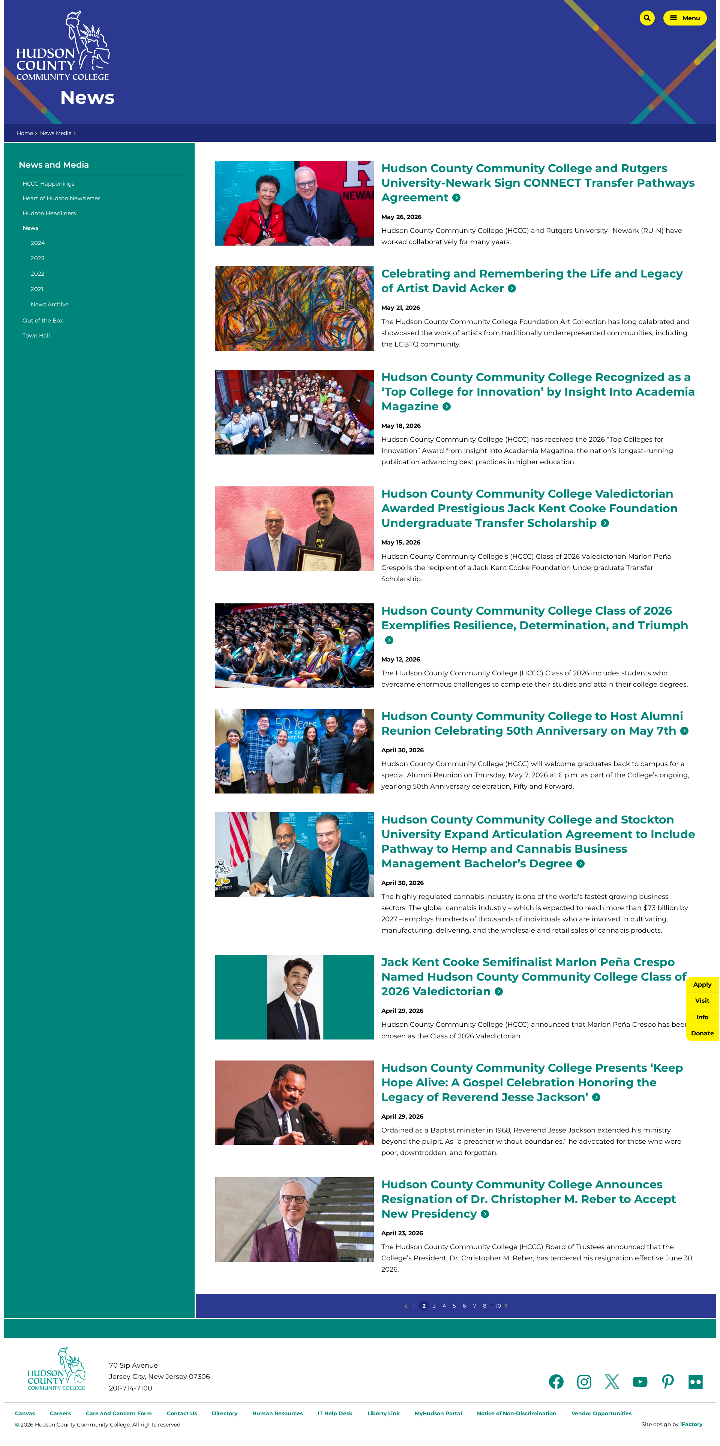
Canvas (25, 1413)
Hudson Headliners (49, 213)
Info (702, 1017)
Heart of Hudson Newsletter (61, 198)
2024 (38, 242)
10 (498, 1305)
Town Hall (36, 335)
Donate (702, 1033)
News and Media (54, 165)
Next (506, 1306)
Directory (224, 1413)
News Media (56, 133)
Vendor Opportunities (602, 1413)
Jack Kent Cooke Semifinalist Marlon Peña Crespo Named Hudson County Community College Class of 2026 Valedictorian (534, 976)
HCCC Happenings (48, 183)
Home (25, 133)
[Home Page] (63, 45)
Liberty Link (384, 1413)
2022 (38, 273)
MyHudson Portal (438, 1413)
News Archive (50, 304)
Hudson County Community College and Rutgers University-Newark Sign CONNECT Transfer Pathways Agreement (538, 182)
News (30, 227)
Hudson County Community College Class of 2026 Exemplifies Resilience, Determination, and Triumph (534, 618)
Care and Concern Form (119, 1413)
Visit (702, 1000)
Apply (702, 984)
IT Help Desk (335, 1413)
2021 (37, 288)
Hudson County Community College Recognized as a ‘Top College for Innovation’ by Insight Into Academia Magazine (538, 391)
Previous (406, 1306)
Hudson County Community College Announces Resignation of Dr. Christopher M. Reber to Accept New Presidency (528, 1199)
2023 (37, 258)
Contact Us (182, 1413)
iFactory (691, 1424)
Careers (60, 1413)
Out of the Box (42, 320)
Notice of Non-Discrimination (516, 1413)
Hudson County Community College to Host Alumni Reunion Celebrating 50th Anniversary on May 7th (532, 723)
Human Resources (277, 1413)
